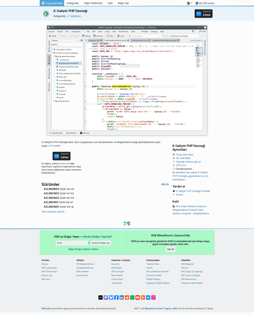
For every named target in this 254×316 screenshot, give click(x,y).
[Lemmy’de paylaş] (132, 296)
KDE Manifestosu (188, 279)
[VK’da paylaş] (148, 296)
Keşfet (63, 163)
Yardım (149, 268)
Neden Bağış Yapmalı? (97, 236)
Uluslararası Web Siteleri (192, 283)
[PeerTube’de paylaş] (143, 296)
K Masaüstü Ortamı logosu (157, 308)
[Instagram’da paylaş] (153, 296)
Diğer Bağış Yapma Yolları (83, 249)
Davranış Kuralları (153, 275)
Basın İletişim (117, 275)
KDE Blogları (116, 268)
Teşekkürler (116, 283)
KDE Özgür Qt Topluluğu (192, 271)
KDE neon (46, 279)
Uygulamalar (52, 3)
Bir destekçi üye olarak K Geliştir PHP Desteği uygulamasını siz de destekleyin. (190, 176)
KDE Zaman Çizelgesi (190, 275)
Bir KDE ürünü (206, 3)
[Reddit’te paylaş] (127, 296)
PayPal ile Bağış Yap (101, 243)
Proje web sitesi (184, 154)
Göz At (170, 249)
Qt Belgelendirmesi (85, 268)
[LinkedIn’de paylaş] (122, 296)
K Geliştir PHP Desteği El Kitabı (193, 191)
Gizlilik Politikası (153, 279)
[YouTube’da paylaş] (137, 296)
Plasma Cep (47, 275)
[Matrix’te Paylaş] (100, 296)
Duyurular (115, 264)
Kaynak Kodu (82, 275)
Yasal (210, 308)
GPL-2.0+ (181, 165)
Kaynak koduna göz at (188, 161)
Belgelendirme (180, 209)
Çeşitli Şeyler (117, 279)
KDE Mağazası (187, 264)
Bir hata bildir (183, 158)
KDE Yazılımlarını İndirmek (157, 271)
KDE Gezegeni (117, 271)
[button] (189, 3)
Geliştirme (75, 16)
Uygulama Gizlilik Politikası (158, 283)
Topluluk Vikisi (152, 264)
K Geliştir (56, 145)
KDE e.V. (185, 268)
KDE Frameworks (49, 271)
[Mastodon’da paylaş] (106, 296)
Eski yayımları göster (53, 211)
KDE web (46, 308)
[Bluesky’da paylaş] (111, 296)
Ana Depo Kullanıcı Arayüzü (191, 206)
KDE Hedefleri (82, 271)
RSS (164, 184)
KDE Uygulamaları (49, 268)
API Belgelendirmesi (85, 264)
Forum (179, 194)
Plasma (45, 264)
